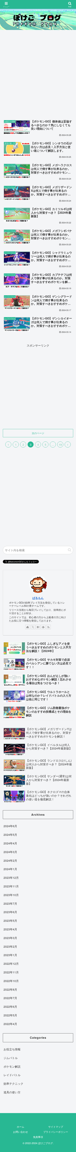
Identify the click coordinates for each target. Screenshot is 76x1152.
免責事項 (38, 1137)
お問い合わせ (20, 1132)
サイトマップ (55, 1126)
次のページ (38, 433)
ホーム (20, 1126)
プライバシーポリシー (55, 1132)
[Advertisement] (38, 75)
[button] (69, 550)
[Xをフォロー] (33, 627)
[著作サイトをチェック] (27, 627)
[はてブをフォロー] (38, 627)
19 (60, 445)
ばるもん (38, 598)
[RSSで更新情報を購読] (48, 627)
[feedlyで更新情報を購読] (43, 627)
